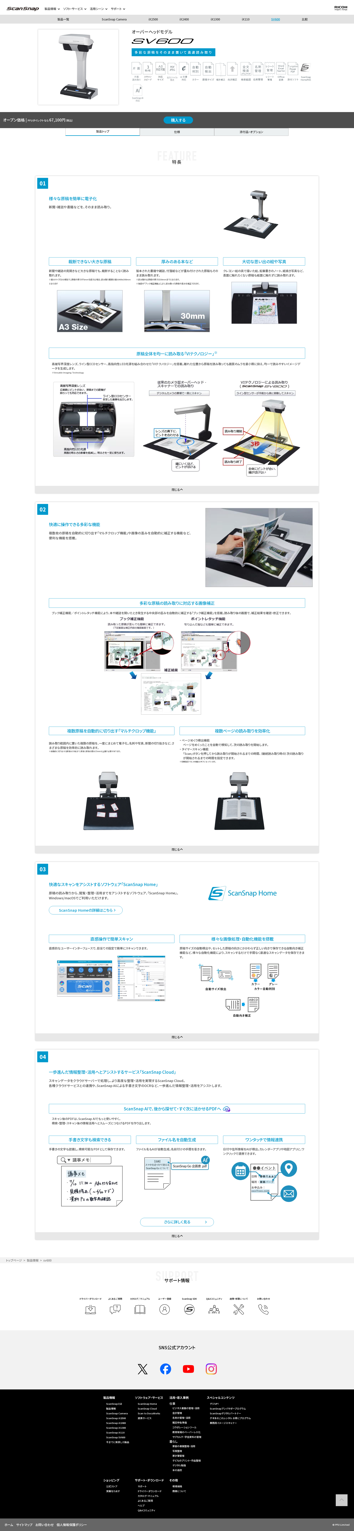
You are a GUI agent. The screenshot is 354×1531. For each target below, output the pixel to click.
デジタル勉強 (179, 1465)
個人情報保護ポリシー (72, 1524)
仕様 (177, 132)
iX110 (245, 19)
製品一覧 (63, 19)
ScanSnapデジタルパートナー (225, 1413)
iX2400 (184, 19)
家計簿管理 (178, 1455)
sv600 (47, 1260)
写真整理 (177, 1451)
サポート (142, 1486)
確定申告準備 (179, 1422)
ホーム (8, 1524)
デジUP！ (214, 1403)
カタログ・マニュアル (148, 1496)
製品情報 (33, 1260)
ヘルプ (141, 1505)
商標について (179, 1491)
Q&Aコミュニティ (146, 1510)
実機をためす (113, 1491)
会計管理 (177, 1413)
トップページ (14, 1260)
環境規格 (177, 1486)
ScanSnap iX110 (115, 1432)
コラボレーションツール (184, 1427)
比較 (305, 19)
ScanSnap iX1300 (116, 1427)
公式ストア (111, 1486)
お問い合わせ (44, 1524)
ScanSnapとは (114, 1403)
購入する (178, 120)
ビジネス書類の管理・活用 (185, 1408)
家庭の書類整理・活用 (183, 1446)
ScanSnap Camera (114, 19)
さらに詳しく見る (177, 1221)
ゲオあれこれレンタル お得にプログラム (230, 1418)
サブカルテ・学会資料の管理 (186, 1437)
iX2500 (153, 19)
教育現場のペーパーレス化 (186, 1432)
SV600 (275, 19)
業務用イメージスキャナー (223, 1423)
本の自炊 (177, 1470)
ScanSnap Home (147, 1403)
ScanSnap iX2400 (116, 1423)
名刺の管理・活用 (181, 1417)
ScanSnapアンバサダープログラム (228, 1408)
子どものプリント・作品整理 (186, 1460)
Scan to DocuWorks (149, 1413)
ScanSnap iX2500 (116, 1418)
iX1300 (215, 19)
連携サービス (145, 1418)
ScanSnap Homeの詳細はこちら (86, 910)
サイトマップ (24, 1524)
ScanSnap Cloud (147, 1408)
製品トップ (102, 131)
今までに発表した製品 (117, 1442)
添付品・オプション (251, 132)
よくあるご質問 (145, 1500)
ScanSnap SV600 (115, 1437)
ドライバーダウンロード (150, 1491)
